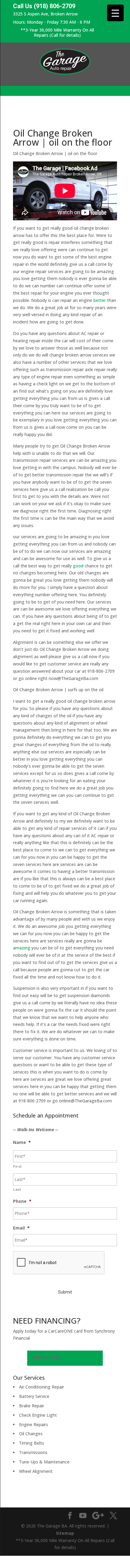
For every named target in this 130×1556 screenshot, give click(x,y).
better (99, 300)
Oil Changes (31, 1433)
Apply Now (46, 1358)
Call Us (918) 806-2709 (44, 6)
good (78, 566)
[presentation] (59, 1263)
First (17, 1166)
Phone (22, 1201)
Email (21, 1228)
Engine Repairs (33, 1424)
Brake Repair (31, 1406)
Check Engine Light (38, 1415)
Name (22, 1142)
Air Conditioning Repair (41, 1387)
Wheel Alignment (36, 1471)
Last (17, 1189)
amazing (21, 948)
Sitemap (65, 1533)
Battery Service (34, 1396)
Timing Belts (31, 1443)
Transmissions (33, 1452)
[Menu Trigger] (115, 13)
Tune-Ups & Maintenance (44, 1462)
